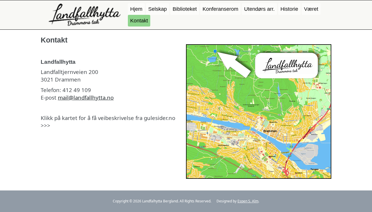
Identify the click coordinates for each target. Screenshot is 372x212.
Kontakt (139, 21)
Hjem (136, 9)
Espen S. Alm (247, 201)
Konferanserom (220, 9)
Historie (289, 9)
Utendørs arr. (259, 9)
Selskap (157, 9)
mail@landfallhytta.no (86, 97)
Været (311, 9)
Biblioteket (185, 9)
